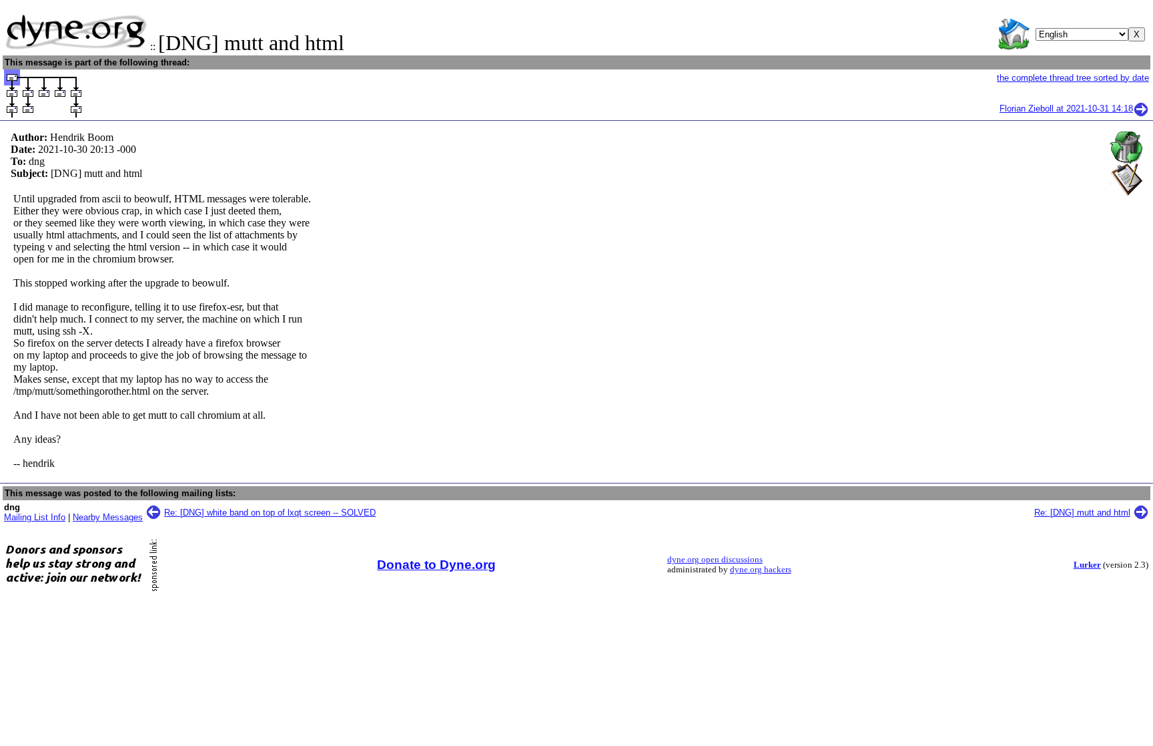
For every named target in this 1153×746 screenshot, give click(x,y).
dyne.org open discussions (715, 559)
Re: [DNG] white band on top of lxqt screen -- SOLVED (270, 513)
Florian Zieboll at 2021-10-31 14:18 (1066, 109)
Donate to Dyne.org (436, 565)
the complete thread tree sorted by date (1073, 78)
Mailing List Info (34, 517)
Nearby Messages (108, 517)
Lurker (1087, 565)
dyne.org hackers (760, 569)
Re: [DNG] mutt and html (1082, 513)
